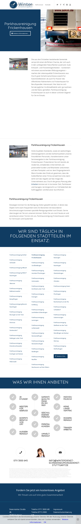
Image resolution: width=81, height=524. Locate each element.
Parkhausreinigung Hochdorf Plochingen (38, 272)
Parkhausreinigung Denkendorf (16, 329)
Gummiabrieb (33, 471)
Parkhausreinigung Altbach (18, 268)
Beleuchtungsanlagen (47, 471)
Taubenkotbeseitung (34, 469)
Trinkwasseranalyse (42, 469)
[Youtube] (70, 4)
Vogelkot (56, 471)
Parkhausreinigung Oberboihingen (60, 272)
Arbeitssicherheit (19, 476)
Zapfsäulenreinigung (58, 470)
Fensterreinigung (55, 473)
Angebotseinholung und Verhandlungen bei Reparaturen (44, 476)
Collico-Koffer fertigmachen (62, 475)
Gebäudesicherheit (12, 476)
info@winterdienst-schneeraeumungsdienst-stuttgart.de (64, 462)
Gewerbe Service (61, 468)
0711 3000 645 (21, 460)
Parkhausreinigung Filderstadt (16, 360)
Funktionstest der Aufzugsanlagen (29, 476)
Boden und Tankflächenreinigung (22, 470)
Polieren (49, 471)
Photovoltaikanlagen (12, 472)
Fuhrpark (25, 476)
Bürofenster (54, 471)
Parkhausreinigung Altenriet (16, 282)
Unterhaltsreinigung (52, 472)
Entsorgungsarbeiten (57, 474)
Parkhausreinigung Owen (62, 286)
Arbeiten (35, 184)
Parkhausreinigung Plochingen (60, 292)
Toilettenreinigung (54, 468)
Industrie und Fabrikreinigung (39, 468)
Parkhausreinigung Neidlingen (38, 350)
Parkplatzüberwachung (35, 477)
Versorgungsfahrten (49, 474)
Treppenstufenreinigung (33, 471)
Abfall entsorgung (50, 469)
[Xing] (63, 4)
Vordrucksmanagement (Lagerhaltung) (16, 476)
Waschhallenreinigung (51, 470)
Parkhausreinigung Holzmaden (38, 279)
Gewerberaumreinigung (32, 473)
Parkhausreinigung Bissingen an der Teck (17, 313)
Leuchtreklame (40, 471)
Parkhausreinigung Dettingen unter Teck (16, 336)
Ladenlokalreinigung (47, 468)
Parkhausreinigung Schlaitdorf (60, 308)
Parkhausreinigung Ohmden (60, 279)
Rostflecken (11, 471)
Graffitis (52, 471)
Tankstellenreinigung (12, 470)
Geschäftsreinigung (29, 468)
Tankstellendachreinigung (42, 470)
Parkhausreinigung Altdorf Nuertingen (18, 274)
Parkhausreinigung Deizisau (16, 321)
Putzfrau (66, 468)
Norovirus (67, 471)
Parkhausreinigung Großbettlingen (38, 264)
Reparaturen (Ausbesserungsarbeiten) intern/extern (28, 475)
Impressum (57, 509)
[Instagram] (67, 4)
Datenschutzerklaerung (62, 512)
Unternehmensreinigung (18, 469)
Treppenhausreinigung (25, 471)
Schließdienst (64, 476)
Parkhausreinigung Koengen (38, 295)
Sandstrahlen (38, 471)
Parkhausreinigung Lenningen (38, 318)
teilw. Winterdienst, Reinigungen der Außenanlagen (48, 477)
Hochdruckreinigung (27, 471)
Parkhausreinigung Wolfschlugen (60, 347)
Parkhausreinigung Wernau (60, 339)
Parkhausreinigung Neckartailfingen (38, 334)
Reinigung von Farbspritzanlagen (65, 469)
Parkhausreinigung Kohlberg (38, 303)
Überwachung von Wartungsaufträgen (61, 476)
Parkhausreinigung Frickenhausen (38, 256)
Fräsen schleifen (45, 471)
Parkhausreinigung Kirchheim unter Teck (38, 287)
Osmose (58, 472)
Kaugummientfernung (19, 471)
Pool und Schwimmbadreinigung (22, 473)
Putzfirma (63, 471)
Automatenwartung (41, 475)
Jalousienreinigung (48, 473)
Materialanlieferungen (41, 474)
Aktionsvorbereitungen (57, 476)
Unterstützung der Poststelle (51, 475)
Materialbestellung (31, 476)
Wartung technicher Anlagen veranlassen (29, 474)
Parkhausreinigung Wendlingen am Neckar (61, 331)
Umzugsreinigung (46, 472)
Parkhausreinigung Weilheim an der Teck (60, 324)
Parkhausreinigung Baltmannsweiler (16, 290)
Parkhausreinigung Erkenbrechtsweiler (16, 344)
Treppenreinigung (17, 471)
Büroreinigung (11, 468)
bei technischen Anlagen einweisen (24, 477)
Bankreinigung (23, 468)
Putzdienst (59, 471)
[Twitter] (57, 4)
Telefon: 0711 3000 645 (40, 509)
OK (45, 522)
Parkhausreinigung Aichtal (18, 255)
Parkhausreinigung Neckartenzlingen (38, 342)
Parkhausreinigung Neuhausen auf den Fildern (40, 366)
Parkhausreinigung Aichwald (16, 261)
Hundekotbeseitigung (27, 469)
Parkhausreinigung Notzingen (60, 256)
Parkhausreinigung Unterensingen (60, 316)
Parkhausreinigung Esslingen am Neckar (16, 352)
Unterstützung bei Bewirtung (47, 476)
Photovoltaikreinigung (21, 472)
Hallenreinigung (56, 469)
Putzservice (11, 469)
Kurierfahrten (19, 474)
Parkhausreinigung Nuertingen (60, 264)
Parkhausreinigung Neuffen (38, 358)
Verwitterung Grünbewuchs (63, 471)
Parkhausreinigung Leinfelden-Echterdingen (39, 311)
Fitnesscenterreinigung (62, 473)
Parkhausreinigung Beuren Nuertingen (18, 305)
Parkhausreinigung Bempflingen (16, 297)
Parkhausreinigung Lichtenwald (38, 326)
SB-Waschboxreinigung (33, 470)
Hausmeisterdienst (40, 473)
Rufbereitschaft (39, 476)
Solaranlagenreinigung (29, 472)
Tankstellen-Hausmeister (37, 472)
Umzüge (63, 474)
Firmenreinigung (17, 468)
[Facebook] (60, 4)
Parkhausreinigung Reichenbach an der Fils (61, 300)
